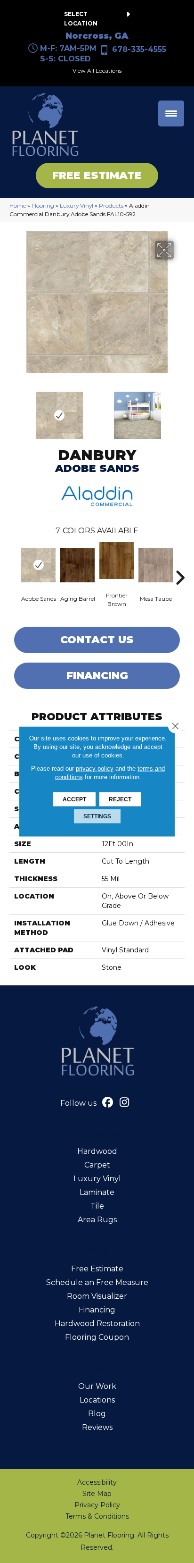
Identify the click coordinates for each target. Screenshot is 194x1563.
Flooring (43, 205)
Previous (14, 410)
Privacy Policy (97, 1505)
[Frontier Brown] (116, 560)
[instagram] (124, 1103)
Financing (97, 675)
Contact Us (97, 639)
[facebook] (108, 1103)
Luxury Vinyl (76, 205)
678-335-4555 (139, 49)
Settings (97, 816)
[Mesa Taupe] (155, 565)
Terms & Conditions (97, 1516)
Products (111, 205)
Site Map (97, 1493)
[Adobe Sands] (38, 565)
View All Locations (97, 70)
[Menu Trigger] (171, 113)
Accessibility (97, 1482)
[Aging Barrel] (77, 565)
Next (180, 410)
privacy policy (94, 768)
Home (17, 205)
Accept (74, 799)
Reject (120, 799)
